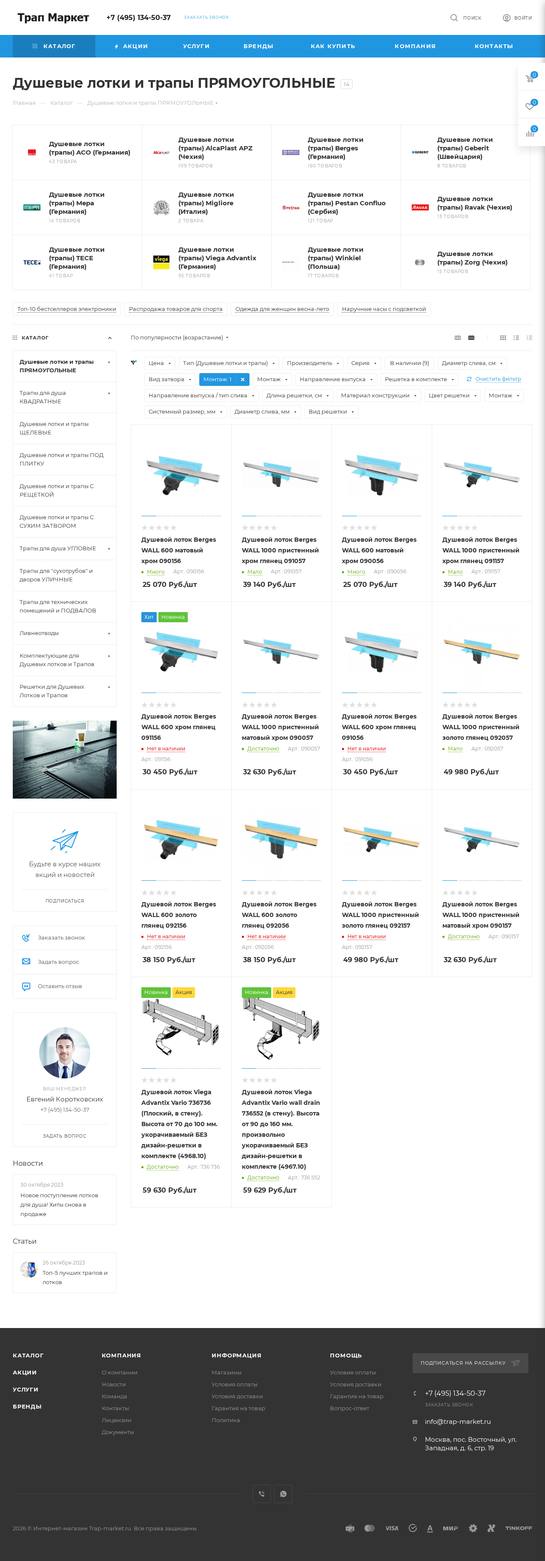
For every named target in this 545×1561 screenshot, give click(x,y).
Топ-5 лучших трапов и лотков (75, 1277)
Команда (114, 1396)
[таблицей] (529, 338)
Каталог (28, 1355)
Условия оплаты (235, 1384)
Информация (236, 1355)
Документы (118, 1432)
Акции (25, 1372)
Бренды (27, 1406)
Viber (261, 1494)
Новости (28, 1163)
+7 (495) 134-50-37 (138, 18)
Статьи (25, 1241)
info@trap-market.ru (458, 1421)
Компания (121, 1355)
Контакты (115, 1408)
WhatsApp (283, 1494)
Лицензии (117, 1420)
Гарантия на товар (238, 1408)
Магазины (226, 1372)
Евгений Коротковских (64, 1099)
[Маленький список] (458, 338)
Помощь (346, 1355)
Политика (226, 1420)
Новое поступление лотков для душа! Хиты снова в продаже (59, 1204)
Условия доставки (237, 1396)
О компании (120, 1372)
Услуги (26, 1389)
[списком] (516, 338)
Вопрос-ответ (349, 1408)
